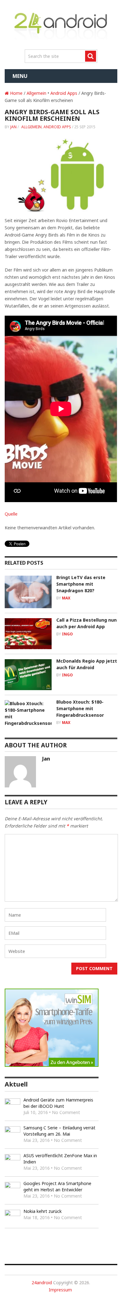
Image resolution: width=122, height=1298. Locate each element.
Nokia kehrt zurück (42, 1211)
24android (42, 1282)
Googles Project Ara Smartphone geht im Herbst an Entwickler (57, 1186)
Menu (20, 76)
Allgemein (36, 93)
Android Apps (63, 93)
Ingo (67, 634)
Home (16, 93)
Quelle (11, 514)
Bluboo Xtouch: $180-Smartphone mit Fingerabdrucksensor (80, 708)
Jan (13, 127)
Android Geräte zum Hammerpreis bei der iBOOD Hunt (58, 1103)
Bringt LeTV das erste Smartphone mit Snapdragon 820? (80, 583)
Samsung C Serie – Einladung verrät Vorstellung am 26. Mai (59, 1131)
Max (66, 598)
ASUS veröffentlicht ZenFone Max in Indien (60, 1159)
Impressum (60, 1290)
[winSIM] (52, 1065)
